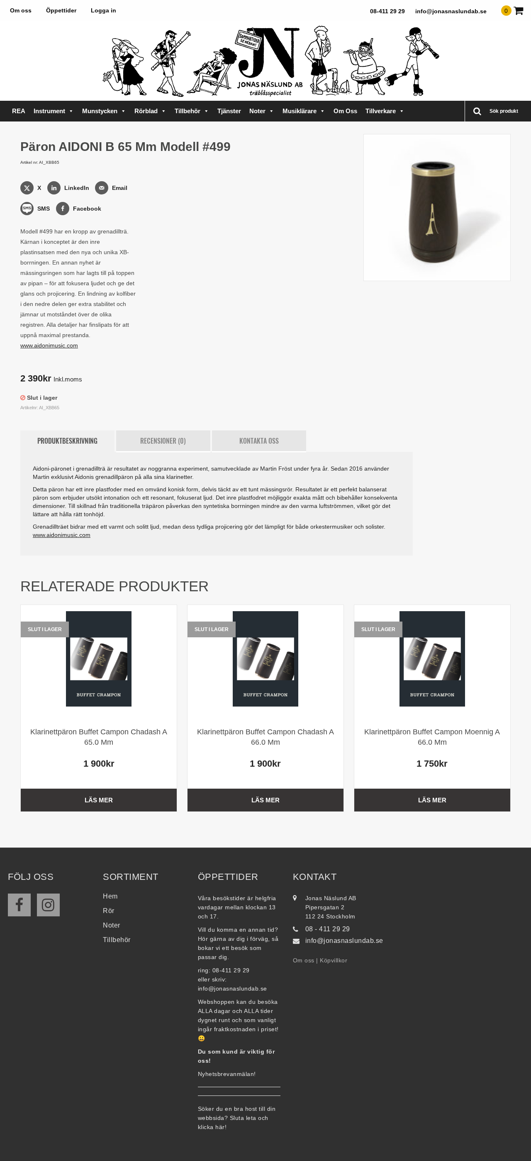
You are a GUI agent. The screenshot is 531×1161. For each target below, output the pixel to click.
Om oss (21, 10)
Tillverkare (380, 110)
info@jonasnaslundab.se (451, 11)
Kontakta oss (259, 441)
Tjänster (229, 110)
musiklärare (300, 110)
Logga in (103, 10)
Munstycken (99, 110)
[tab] (67, 441)
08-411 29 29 (387, 11)
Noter (257, 110)
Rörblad (146, 110)
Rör (108, 910)
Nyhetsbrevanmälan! (227, 1074)
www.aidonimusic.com (49, 345)
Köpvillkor (333, 960)
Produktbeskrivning (67, 441)
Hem (110, 896)
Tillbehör (187, 110)
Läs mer (99, 800)
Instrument (49, 110)
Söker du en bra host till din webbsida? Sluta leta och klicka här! (237, 1117)
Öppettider (61, 10)
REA (18, 110)
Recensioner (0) (163, 441)
